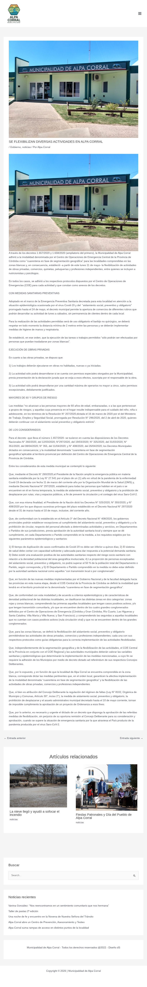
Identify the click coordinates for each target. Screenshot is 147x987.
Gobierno (15, 147)
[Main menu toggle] (140, 13)
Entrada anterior (15, 738)
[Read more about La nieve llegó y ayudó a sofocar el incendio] (38, 785)
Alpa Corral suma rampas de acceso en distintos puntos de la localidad (48, 927)
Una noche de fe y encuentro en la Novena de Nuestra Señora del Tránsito (50, 916)
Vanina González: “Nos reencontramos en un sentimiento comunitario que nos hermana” (58, 905)
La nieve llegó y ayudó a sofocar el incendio (34, 813)
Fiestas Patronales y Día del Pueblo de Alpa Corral (104, 816)
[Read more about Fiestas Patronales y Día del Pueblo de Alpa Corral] (106, 787)
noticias (26, 147)
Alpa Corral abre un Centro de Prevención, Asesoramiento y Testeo (46, 922)
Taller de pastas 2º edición (23, 911)
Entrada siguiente (131, 738)
